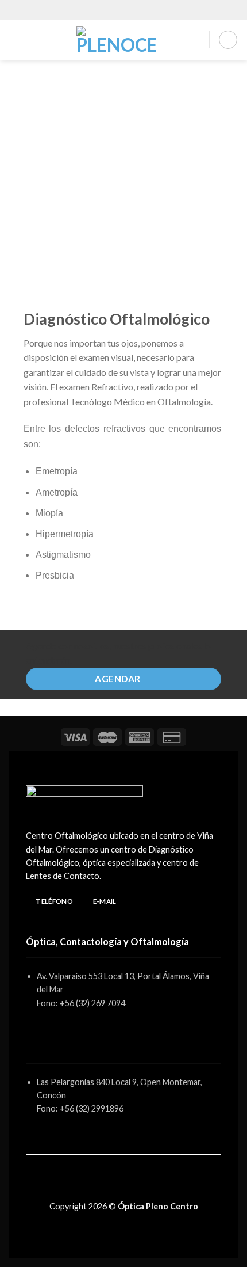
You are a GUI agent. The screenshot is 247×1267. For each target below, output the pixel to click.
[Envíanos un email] (129, 10)
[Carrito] (228, 40)
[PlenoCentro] (115, 40)
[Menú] (15, 39)
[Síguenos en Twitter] (130, 1187)
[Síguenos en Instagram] (117, 10)
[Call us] (140, 10)
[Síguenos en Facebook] (106, 10)
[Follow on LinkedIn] (142, 1187)
